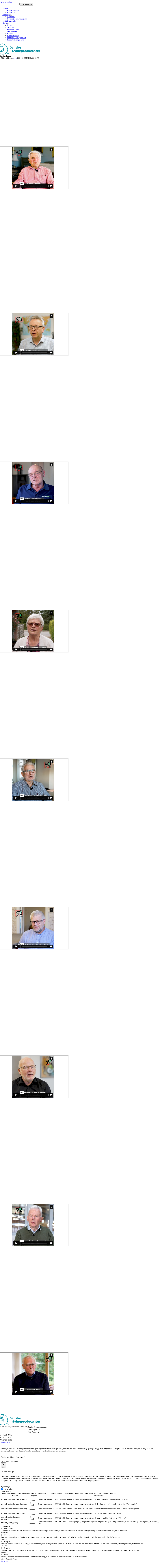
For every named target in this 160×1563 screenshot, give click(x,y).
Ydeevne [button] (4, 1533)
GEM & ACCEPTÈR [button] (9, 1559)
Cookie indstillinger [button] (8, 1457)
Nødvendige (8, 1489)
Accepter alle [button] (21, 1457)
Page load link (6, 1442)
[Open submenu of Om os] (8, 23)
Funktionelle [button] (5, 1526)
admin (15, 58)
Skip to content (6, 2)
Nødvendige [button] (5, 1487)
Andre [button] (3, 1552)
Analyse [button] (4, 1539)
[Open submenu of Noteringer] (11, 15)
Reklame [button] (4, 1546)
